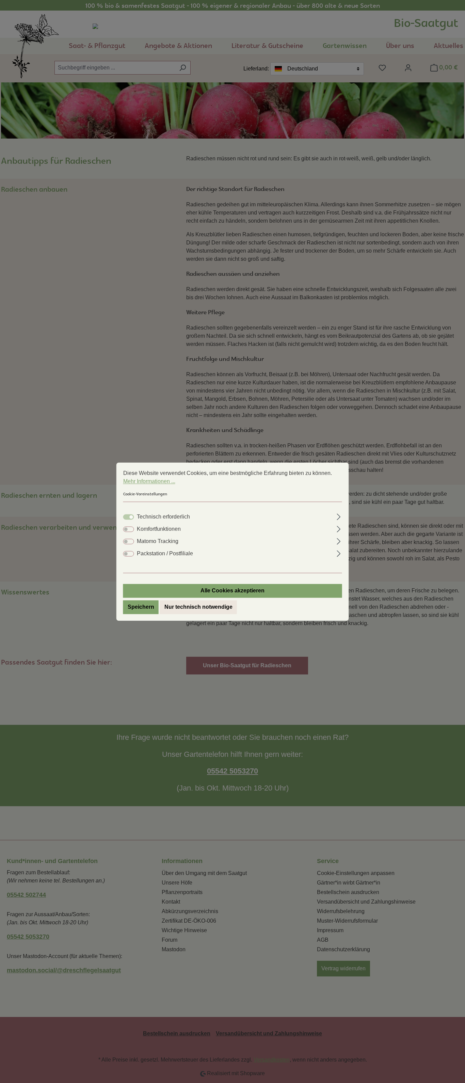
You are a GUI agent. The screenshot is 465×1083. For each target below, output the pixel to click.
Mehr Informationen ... (149, 481)
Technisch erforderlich (163, 517)
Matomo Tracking (157, 541)
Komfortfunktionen (159, 529)
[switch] (128, 529)
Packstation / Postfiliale (165, 553)
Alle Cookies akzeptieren (232, 590)
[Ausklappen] (338, 515)
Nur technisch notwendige (198, 607)
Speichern (141, 607)
